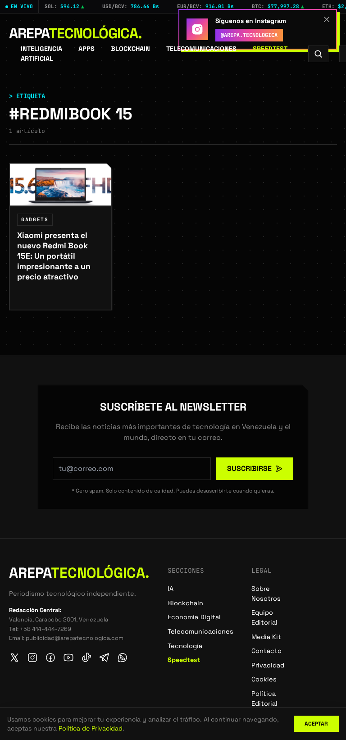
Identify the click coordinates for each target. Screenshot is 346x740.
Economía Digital (194, 617)
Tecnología (185, 646)
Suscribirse (249, 468)
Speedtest (270, 49)
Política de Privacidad (91, 728)
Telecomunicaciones (201, 49)
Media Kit (266, 637)
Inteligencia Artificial (41, 54)
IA (170, 589)
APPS (86, 49)
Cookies (264, 679)
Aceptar (316, 723)
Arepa (75, 33)
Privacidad (267, 665)
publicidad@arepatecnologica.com (74, 638)
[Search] (318, 54)
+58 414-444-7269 (45, 629)
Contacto (266, 651)
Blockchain (130, 49)
